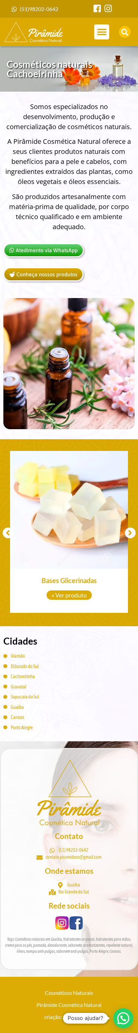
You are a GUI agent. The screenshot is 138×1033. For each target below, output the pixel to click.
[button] (101, 31)
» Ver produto (69, 595)
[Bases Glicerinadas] (69, 510)
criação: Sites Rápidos (69, 1017)
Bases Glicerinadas (69, 580)
